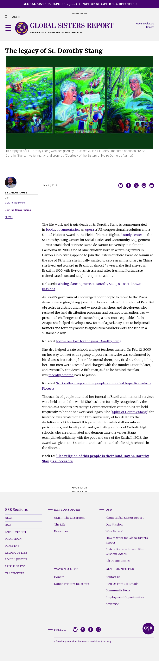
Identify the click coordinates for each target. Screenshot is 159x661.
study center (132, 235)
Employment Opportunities (125, 597)
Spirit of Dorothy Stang (129, 412)
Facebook (90, 629)
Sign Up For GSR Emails (122, 584)
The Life (59, 524)
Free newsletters (145, 23)
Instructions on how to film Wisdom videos (125, 552)
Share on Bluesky (120, 185)
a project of (79, 4)
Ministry (12, 545)
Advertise (112, 604)
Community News (118, 590)
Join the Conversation (18, 210)
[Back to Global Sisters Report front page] (64, 28)
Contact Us (113, 577)
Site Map (106, 641)
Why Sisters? (114, 531)
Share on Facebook (128, 185)
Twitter (82, 629)
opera (89, 229)
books (50, 229)
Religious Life (16, 552)
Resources (61, 531)
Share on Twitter (136, 185)
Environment (15, 532)
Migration (13, 538)
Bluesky (75, 629)
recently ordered (60, 375)
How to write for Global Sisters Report (127, 540)
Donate (150, 27)
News (9, 217)
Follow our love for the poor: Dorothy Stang (88, 341)
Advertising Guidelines (65, 641)
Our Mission (114, 524)
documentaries (68, 229)
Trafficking (14, 573)
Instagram (98, 629)
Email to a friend (144, 185)
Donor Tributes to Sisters (71, 584)
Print (151, 185)
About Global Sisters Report (125, 517)
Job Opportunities (118, 561)
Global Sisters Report (148, 628)
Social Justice (16, 559)
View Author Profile (15, 202)
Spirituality (15, 566)
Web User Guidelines (89, 641)
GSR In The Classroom (69, 517)
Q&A (8, 525)
